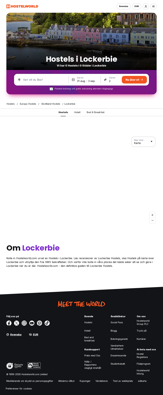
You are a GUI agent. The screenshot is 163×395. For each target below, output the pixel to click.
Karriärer (141, 339)
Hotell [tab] (77, 112)
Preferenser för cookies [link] (19, 388)
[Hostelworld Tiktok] (47, 323)
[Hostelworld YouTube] (31, 323)
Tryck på (141, 330)
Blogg (114, 330)
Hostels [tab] (63, 112)
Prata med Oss (92, 355)
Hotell (87, 330)
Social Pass (117, 322)
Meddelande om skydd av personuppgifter (29, 381)
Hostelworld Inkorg (143, 372)
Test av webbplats (123, 381)
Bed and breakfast (89, 339)
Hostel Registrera (142, 355)
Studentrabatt (118, 363)
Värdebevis (102, 381)
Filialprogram (143, 363)
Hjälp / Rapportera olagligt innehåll (92, 364)
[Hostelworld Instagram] (24, 323)
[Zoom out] (152, 220)
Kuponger (85, 381)
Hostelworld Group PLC (143, 322)
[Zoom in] (152, 215)
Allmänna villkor (66, 381)
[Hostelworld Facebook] (8, 323)
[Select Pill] (146, 6)
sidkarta (142, 381)
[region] (81, 179)
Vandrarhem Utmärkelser (117, 347)
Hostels (88, 322)
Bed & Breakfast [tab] (95, 112)
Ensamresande (118, 355)
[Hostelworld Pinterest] (39, 323)
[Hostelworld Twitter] (16, 323)
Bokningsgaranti (119, 339)
